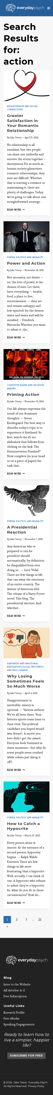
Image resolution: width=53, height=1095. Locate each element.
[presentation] (26, 85)
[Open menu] (48, 8)
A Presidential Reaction (22, 530)
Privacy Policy (36, 1086)
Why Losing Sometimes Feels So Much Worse (25, 681)
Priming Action (23, 394)
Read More (16, 209)
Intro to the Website (17, 984)
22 (39, 919)
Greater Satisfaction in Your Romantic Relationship (23, 123)
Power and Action (26, 263)
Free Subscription (15, 996)
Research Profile (14, 1012)
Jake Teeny (16, 137)
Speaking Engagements (19, 1024)
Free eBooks (11, 1018)
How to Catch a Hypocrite (23, 826)
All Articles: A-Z (14, 990)
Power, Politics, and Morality (25, 257)
